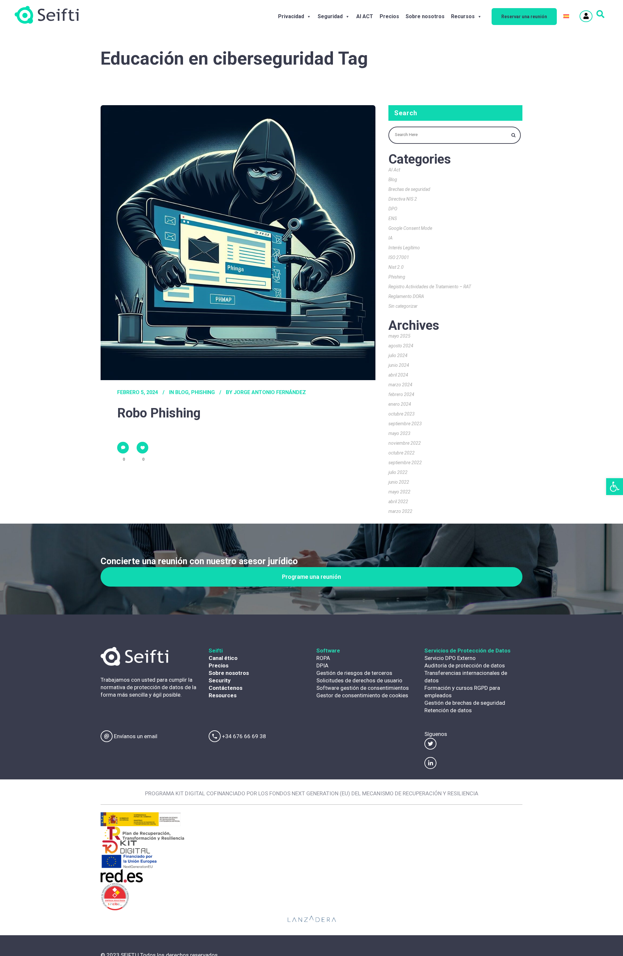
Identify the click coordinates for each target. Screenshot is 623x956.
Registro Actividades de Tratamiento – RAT (429, 286)
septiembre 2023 (405, 423)
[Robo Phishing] (238, 242)
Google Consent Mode (410, 228)
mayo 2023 (399, 433)
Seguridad (330, 16)
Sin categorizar (403, 306)
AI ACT (364, 16)
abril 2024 (398, 375)
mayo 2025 (399, 336)
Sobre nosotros (425, 16)
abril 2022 (398, 501)
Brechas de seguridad (409, 189)
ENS (392, 218)
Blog (182, 392)
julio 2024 (398, 355)
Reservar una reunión (524, 16)
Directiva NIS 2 (402, 199)
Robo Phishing (159, 413)
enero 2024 (399, 404)
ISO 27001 (398, 257)
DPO (392, 208)
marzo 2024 (400, 384)
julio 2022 (398, 472)
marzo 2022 (400, 511)
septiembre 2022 (405, 462)
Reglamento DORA (406, 296)
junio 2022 (398, 482)
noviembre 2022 (404, 443)
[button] (614, 486)
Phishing (203, 392)
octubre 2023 (401, 413)
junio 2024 (398, 365)
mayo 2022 (399, 491)
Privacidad (291, 16)
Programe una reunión (311, 576)
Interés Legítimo (404, 247)
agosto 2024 (400, 345)
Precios (389, 16)
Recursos (463, 16)
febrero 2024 (401, 394)
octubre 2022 (401, 452)
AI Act (394, 169)
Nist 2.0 (396, 267)
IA (390, 238)
